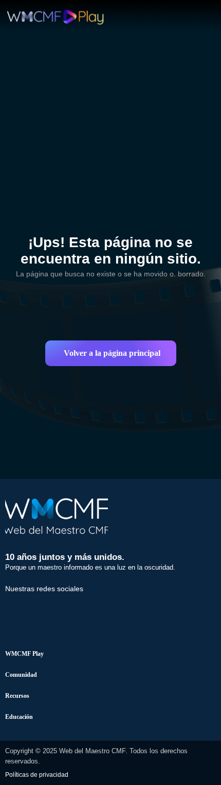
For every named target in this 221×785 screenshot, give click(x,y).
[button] (110, 353)
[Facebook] (18, 610)
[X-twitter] (53, 610)
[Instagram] (89, 610)
